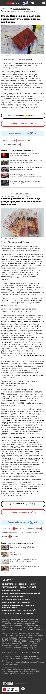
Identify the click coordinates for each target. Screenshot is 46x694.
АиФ (16, 238)
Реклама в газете (28, 587)
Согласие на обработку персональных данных (20, 656)
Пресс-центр (31, 584)
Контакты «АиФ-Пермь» (12, 596)
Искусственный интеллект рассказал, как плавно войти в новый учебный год (24, 547)
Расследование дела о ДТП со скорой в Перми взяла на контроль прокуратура (26, 168)
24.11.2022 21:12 (6, 9)
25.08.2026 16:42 (7, 194)
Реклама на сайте (10, 587)
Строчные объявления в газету (16, 599)
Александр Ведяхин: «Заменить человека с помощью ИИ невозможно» (24, 154)
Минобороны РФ (7, 55)
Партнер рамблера (20, 683)
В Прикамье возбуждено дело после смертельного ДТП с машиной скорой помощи (26, 175)
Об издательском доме (13, 584)
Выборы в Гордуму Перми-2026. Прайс (19, 610)
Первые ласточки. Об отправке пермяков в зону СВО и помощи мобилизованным (26, 161)
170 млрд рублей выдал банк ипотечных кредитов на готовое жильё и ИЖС (23, 560)
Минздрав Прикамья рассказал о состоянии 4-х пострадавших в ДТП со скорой (26, 182)
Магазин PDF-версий (11, 590)
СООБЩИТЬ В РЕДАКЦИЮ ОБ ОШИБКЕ (18, 613)
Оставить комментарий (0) (23, 124)
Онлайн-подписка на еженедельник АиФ (21, 593)
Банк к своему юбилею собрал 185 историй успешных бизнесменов (24, 567)
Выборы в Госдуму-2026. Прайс (16, 602)
